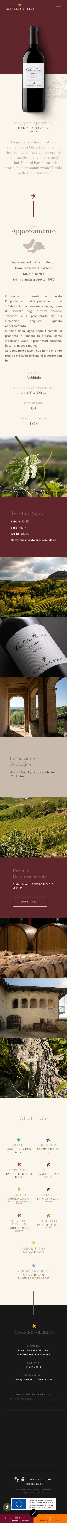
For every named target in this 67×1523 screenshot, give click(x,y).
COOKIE (47, 1479)
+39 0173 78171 (33, 1367)
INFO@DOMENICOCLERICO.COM (33, 1379)
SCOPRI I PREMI (30, 902)
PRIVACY (35, 1479)
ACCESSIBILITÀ (34, 1484)
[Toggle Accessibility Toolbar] (7, 1507)
